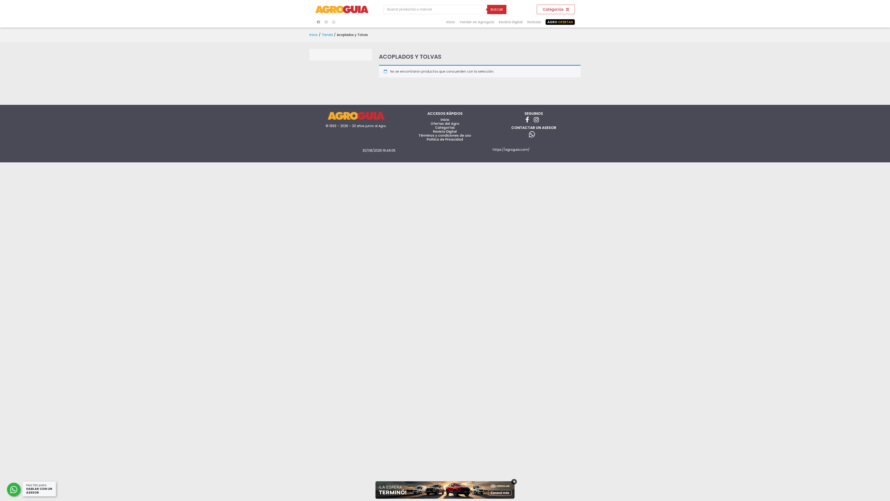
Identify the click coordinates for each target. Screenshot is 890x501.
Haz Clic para (39, 489)
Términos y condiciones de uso (445, 135)
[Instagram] (326, 22)
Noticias (534, 22)
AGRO (560, 22)
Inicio (450, 22)
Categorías (445, 127)
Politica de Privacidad (445, 139)
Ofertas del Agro (445, 123)
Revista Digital (511, 22)
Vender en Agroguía (477, 22)
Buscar (497, 9)
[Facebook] (318, 22)
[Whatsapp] (334, 22)
